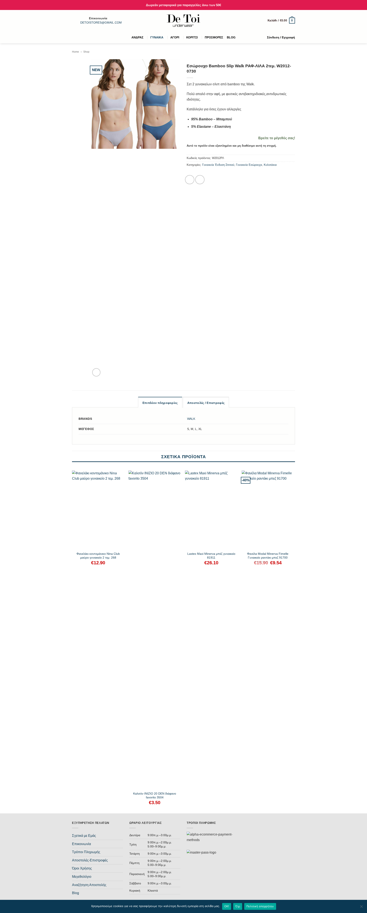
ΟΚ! (226, 906)
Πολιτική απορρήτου (260, 906)
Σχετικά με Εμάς (84, 835)
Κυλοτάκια (270, 164)
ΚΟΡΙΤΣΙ (192, 37)
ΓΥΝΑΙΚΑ (156, 37)
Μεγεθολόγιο (81, 876)
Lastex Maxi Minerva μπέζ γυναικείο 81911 (211, 555)
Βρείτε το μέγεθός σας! (276, 138)
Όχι (237, 906)
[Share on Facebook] (189, 179)
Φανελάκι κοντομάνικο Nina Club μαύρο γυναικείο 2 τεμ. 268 (98, 555)
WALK (191, 418)
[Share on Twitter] (200, 179)
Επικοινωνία (81, 844)
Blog (75, 893)
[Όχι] (361, 907)
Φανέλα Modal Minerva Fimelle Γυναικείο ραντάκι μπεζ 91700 (267, 555)
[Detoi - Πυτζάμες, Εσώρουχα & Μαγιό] (183, 20)
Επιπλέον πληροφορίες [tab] (160, 403)
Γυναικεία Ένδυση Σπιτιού (218, 164)
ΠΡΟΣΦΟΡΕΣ (214, 37)
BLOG (231, 37)
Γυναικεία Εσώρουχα (249, 164)
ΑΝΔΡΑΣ (137, 37)
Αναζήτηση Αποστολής (89, 885)
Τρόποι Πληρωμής (86, 852)
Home (75, 51)
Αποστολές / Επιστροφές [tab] (205, 403)
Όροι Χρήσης (82, 868)
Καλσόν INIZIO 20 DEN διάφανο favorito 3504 (154, 795)
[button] (281, 21)
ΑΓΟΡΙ (174, 37)
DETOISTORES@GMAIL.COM (101, 22)
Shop (86, 51)
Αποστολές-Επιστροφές (90, 860)
